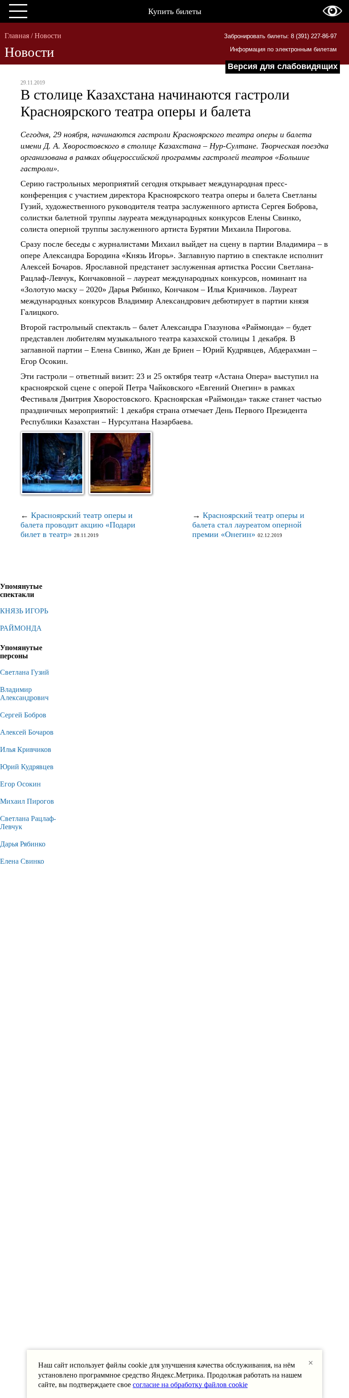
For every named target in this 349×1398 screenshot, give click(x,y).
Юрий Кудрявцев (27, 767)
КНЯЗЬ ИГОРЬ (24, 611)
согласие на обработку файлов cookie (190, 1384)
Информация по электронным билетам (283, 49)
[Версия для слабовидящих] (332, 11)
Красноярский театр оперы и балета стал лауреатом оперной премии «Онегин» (248, 525)
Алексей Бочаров (27, 732)
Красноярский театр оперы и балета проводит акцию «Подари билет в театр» (77, 525)
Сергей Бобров (23, 715)
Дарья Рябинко (22, 844)
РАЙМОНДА (21, 628)
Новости (48, 36)
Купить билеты (174, 11)
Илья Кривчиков (25, 749)
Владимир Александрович (24, 693)
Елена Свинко (22, 861)
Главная (17, 36)
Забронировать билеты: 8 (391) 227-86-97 (280, 36)
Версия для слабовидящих (283, 66)
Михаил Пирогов (27, 801)
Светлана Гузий (24, 672)
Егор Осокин (20, 784)
